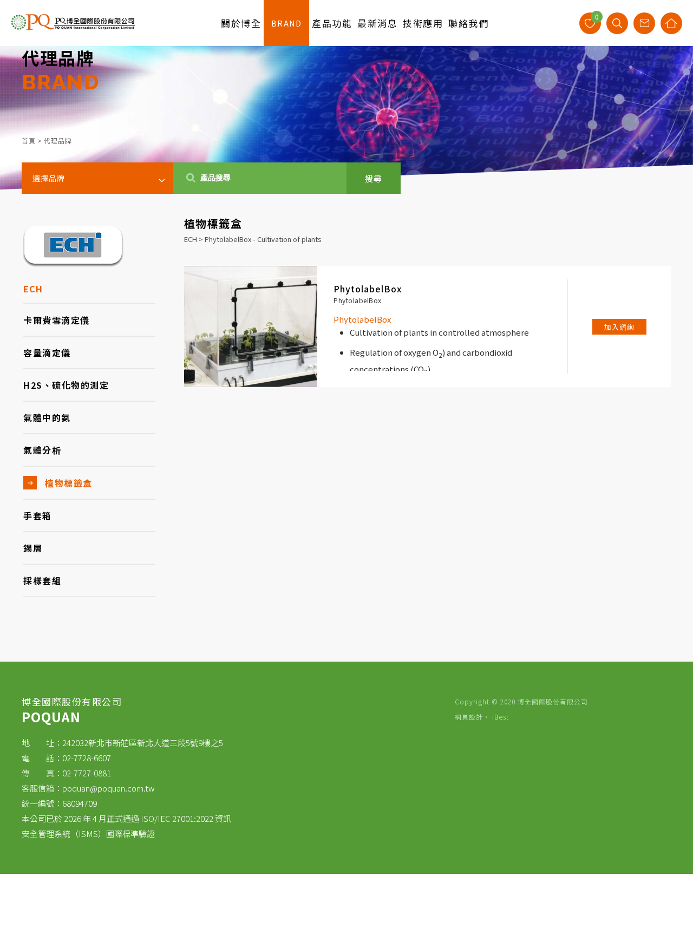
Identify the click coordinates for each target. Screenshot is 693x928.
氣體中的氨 (47, 417)
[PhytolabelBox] (250, 326)
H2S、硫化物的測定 (66, 384)
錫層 (32, 547)
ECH (33, 288)
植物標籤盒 (69, 482)
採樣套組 (42, 580)
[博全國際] (73, 27)
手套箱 (37, 515)
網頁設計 (469, 716)
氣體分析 (42, 449)
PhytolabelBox (368, 288)
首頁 (29, 140)
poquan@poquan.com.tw (108, 788)
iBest (500, 716)
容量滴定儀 (47, 352)
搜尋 (373, 178)
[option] (346, 94)
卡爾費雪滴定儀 (56, 319)
